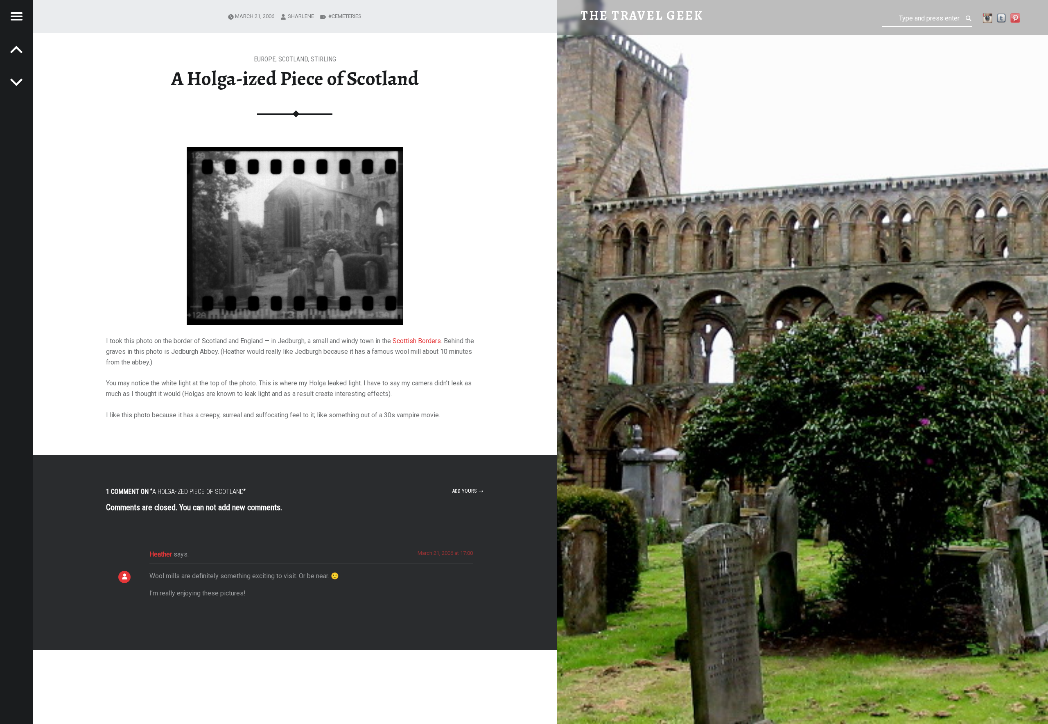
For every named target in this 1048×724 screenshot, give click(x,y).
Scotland (293, 59)
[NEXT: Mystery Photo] (16, 49)
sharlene (301, 16)
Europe (265, 59)
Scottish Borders (417, 341)
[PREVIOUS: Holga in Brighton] (16, 82)
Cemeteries (346, 16)
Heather (160, 554)
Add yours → (467, 491)
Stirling (323, 59)
